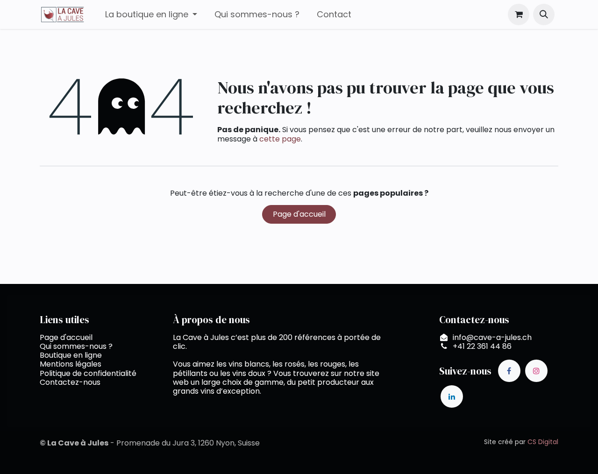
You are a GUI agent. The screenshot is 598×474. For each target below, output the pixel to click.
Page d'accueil (299, 214)
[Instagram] (536, 371)
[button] (544, 14)
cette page (280, 139)
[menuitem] (151, 14)
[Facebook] (509, 371)
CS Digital (542, 441)
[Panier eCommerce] (518, 14)
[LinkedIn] (452, 396)
